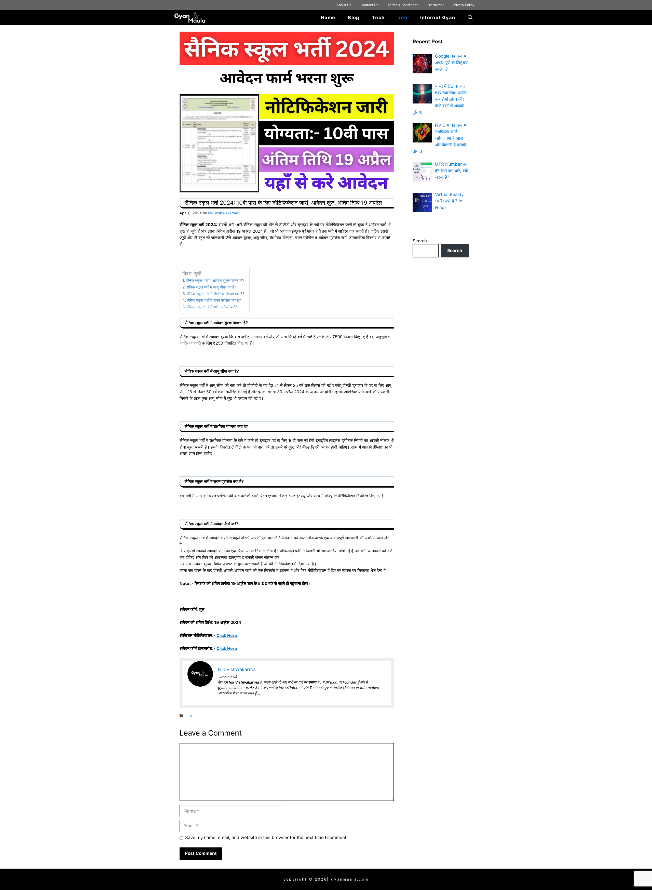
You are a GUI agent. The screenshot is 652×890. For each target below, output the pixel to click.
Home (328, 17)
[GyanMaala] (193, 17)
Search (420, 240)
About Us (343, 5)
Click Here (226, 635)
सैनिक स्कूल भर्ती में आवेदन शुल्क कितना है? (215, 280)
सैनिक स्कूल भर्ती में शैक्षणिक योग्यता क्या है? (215, 293)
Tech (378, 17)
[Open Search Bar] (470, 17)
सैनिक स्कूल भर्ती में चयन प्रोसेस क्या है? (214, 300)
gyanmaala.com (350, 879)
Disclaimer (436, 5)
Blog (353, 17)
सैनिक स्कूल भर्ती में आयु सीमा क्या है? (211, 287)
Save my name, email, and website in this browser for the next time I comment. (266, 837)
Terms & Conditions (403, 5)
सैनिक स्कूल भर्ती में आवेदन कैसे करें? (212, 307)
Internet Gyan (437, 17)
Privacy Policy (463, 5)
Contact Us (369, 5)
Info (402, 17)
